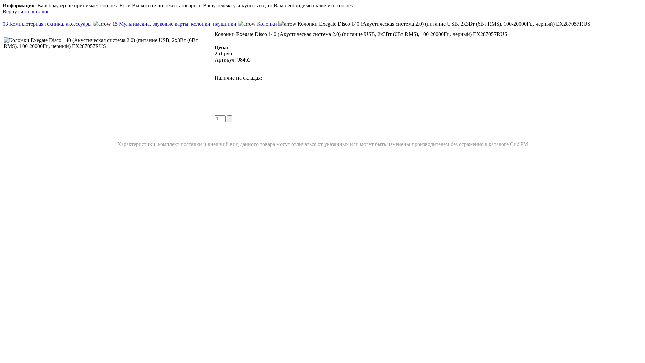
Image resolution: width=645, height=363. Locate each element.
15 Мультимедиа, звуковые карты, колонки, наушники (174, 24)
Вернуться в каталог (26, 11)
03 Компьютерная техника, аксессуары (47, 24)
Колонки (267, 24)
